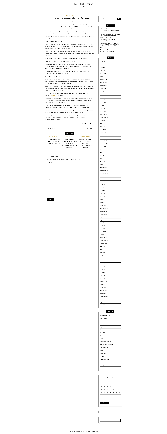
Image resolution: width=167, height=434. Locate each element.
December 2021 (104, 170)
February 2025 (103, 88)
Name (49, 179)
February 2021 (103, 199)
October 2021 (103, 176)
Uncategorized (69, 15)
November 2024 (104, 97)
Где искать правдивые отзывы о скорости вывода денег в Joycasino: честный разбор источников (110, 34)
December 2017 (104, 287)
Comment (49, 162)
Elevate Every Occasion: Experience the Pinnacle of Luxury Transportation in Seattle (69, 143)
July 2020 (102, 220)
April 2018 (102, 275)
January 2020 (103, 237)
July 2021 (102, 184)
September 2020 (104, 214)
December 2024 (104, 94)
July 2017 (102, 302)
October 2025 (103, 85)
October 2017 (103, 293)
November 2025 (104, 82)
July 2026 (102, 61)
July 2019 (102, 249)
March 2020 (103, 231)
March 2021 (103, 196)
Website (49, 190)
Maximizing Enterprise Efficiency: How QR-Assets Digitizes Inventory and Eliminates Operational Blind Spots (109, 45)
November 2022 (104, 138)
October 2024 (103, 99)
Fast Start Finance (83, 4)
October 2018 (103, 263)
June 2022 (102, 152)
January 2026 (103, 79)
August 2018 (103, 266)
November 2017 (104, 290)
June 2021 (102, 187)
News (101, 350)
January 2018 (103, 284)
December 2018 (104, 258)
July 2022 (102, 149)
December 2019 (104, 240)
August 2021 (103, 181)
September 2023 (104, 120)
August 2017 (103, 299)
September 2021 (104, 179)
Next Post (89, 128)
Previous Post (51, 128)
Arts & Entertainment (105, 315)
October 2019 (103, 243)
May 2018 (102, 272)
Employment (103, 327)
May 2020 (102, 225)
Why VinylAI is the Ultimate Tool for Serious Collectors (54, 141)
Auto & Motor (103, 318)
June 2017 (102, 304)
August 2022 (103, 146)
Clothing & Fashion (104, 324)
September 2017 (104, 296)
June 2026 (102, 64)
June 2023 (102, 123)
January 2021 (103, 202)
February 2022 (103, 164)
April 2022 (102, 158)
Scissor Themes (78, 431)
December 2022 (104, 135)
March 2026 (103, 73)
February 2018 (103, 281)
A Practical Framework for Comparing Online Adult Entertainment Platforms (110, 29)
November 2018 (104, 261)
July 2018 (102, 269)
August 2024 (103, 102)
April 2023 (102, 126)
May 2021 (102, 190)
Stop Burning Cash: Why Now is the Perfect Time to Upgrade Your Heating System (85, 143)
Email (49, 185)
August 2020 (103, 217)
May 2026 (102, 67)
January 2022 (103, 167)
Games (101, 338)
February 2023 (103, 132)
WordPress (95, 431)
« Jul (104, 402)
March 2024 (103, 111)
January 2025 (103, 91)
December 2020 (104, 205)
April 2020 (102, 228)
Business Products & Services (107, 321)
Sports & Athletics (104, 359)
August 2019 (103, 246)
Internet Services (104, 347)
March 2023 (103, 129)
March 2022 (103, 161)
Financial (102, 329)
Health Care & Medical (105, 341)
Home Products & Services (106, 344)
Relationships (103, 353)
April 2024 (102, 108)
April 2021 (102, 193)
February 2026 (103, 76)
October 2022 (103, 140)
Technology (102, 362)
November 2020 (104, 208)
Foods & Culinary (104, 332)
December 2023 (104, 117)
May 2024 (102, 105)
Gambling (102, 335)
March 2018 (103, 278)
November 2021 (104, 173)
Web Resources (103, 368)
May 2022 (102, 155)
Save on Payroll (53, 95)
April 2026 (102, 70)
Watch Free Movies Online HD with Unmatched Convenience (110, 50)
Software (102, 356)
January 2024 (103, 114)
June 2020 (102, 222)
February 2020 (103, 234)
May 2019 (102, 255)
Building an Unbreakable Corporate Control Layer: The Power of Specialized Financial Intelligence (109, 39)
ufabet (100, 423)
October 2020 (103, 211)
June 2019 (102, 252)
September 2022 (104, 143)
